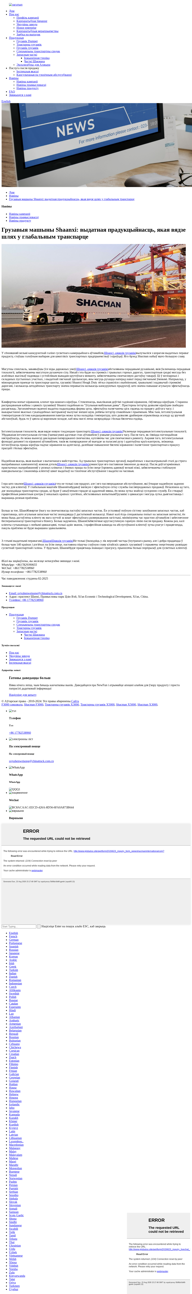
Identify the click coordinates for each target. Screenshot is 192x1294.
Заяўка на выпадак (28, 34)
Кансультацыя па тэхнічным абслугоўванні (44, 74)
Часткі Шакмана (34, 61)
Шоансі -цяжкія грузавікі (120, 353)
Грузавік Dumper (27, 41)
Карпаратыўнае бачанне (31, 21)
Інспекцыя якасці (27, 71)
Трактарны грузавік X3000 (62, 704)
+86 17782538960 (20, 732)
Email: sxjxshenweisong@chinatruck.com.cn (35, 593)
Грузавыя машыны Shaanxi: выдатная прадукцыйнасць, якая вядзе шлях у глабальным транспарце (71, 199)
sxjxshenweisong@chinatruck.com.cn (31, 761)
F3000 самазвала (12, 704)
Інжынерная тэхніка (37, 58)
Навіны (14, 78)
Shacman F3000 (33, 704)
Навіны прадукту (27, 88)
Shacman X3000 (147, 704)
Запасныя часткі (26, 54)
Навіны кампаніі (27, 81)
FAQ (12, 91)
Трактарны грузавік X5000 (97, 704)
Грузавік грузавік (27, 47)
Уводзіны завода (26, 24)
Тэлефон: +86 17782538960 (26, 600)
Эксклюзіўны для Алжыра (33, 64)
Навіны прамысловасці (31, 84)
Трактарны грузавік (29, 44)
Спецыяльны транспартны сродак (38, 51)
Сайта (75, 701)
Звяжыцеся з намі (20, 95)
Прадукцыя (16, 37)
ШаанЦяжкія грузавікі (58, 540)
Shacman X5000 (126, 704)
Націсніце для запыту (23, 694)
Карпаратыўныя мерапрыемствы (37, 31)
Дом (11, 11)
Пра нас (14, 14)
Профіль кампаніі (27, 17)
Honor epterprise (26, 27)
